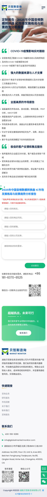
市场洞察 (6, 402)
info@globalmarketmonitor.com (19, 440)
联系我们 (23, 333)
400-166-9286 (11, 434)
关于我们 (6, 406)
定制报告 (6, 414)
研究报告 (6, 397)
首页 (4, 31)
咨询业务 (6, 393)
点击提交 (35, 265)
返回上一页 (14, 31)
